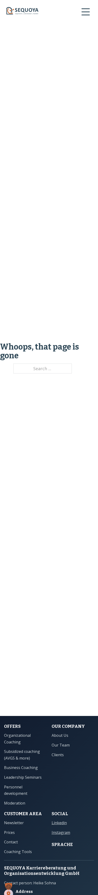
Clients (58, 754)
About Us (60, 735)
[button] (8, 886)
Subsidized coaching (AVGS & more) (22, 754)
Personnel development (15, 790)
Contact (11, 842)
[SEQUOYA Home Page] (22, 12)
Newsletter (14, 822)
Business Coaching (21, 767)
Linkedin (59, 822)
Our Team (61, 745)
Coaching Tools (18, 851)
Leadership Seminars (23, 777)
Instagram (61, 832)
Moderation (14, 803)
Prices (9, 832)
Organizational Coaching (17, 738)
